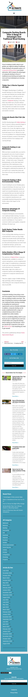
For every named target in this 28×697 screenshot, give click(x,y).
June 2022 (6, 602)
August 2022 (6, 597)
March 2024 (6, 578)
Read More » (15, 396)
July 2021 (5, 621)
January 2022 (6, 614)
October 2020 (7, 638)
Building (5, 528)
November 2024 (7, 573)
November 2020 (7, 636)
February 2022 (7, 612)
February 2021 (7, 629)
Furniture (5, 540)
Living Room (6, 554)
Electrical (5, 535)
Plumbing (5, 557)
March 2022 (6, 609)
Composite (10, 100)
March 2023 (6, 585)
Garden (18, 42)
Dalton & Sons (15, 257)
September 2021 (7, 619)
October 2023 (7, 580)
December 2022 (7, 592)
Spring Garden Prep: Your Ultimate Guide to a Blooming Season (19, 378)
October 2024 (7, 575)
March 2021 (6, 626)
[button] (14, 13)
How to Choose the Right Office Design (13, 503)
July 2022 (5, 600)
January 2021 (6, 631)
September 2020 (7, 641)
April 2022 (6, 607)
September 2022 (7, 595)
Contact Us (14, 689)
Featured (5, 537)
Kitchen (5, 552)
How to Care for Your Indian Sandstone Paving (18, 470)
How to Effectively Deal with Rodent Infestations (18, 401)
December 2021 (7, 617)
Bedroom (5, 525)
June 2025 (6, 570)
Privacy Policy (14, 692)
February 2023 (7, 587)
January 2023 (6, 590)
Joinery (5, 550)
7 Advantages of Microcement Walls (12, 497)
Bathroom (5, 523)
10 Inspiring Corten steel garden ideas (18, 447)
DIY (4, 532)
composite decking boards (9, 70)
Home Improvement (8, 545)
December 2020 (7, 634)
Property (5, 559)
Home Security (7, 547)
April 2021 (5, 624)
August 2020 (6, 643)
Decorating (6, 530)
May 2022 (5, 604)
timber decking (21, 122)
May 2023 (5, 582)
